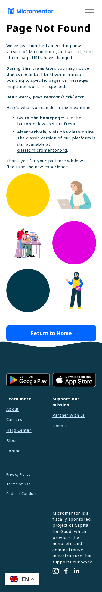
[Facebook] (66, 571)
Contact (14, 450)
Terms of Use (18, 483)
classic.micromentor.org (42, 150)
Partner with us (68, 415)
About (12, 409)
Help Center (19, 430)
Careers (14, 419)
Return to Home (51, 333)
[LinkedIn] (76, 571)
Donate (59, 425)
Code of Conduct (21, 493)
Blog (11, 440)
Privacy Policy (18, 474)
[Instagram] (55, 571)
